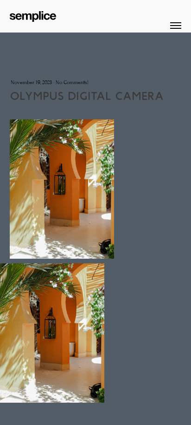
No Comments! (72, 82)
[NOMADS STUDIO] (33, 14)
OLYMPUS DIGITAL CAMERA (87, 96)
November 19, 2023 (31, 82)
